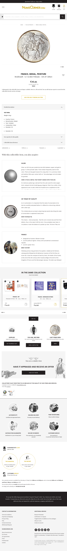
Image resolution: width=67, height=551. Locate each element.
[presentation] (5, 67)
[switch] (11, 395)
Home (21, 24)
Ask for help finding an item (33, 97)
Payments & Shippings (7, 516)
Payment (42, 148)
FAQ (3, 520)
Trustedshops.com (21, 385)
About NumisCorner (7, 532)
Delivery (24, 148)
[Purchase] (55, 304)
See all (33, 318)
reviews (8, 386)
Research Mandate (39, 514)
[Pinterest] (42, 529)
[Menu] (14, 391)
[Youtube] (48, 529)
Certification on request (40, 516)
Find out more (33, 372)
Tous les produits (29, 24)
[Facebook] (35, 529)
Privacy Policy (5, 518)
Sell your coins (37, 520)
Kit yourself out (12, 343)
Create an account (38, 523)
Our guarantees (6, 536)
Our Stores (4, 534)
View (55, 343)
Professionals (5, 540)
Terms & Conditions (7, 514)
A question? (60, 148)
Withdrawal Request (7, 525)
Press (3, 538)
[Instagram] (45, 529)
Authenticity (5, 148)
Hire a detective (33, 345)
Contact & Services (6, 523)
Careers (4, 542)
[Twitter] (39, 529)
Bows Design (43, 544)
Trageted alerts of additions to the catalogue (45, 518)
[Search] (62, 16)
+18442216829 (38, 1)
